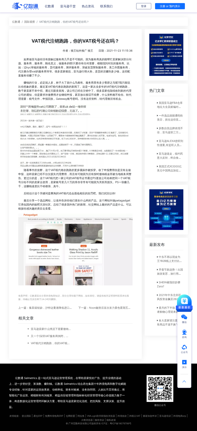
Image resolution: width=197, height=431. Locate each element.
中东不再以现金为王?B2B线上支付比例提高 (169, 261)
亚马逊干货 (68, 6)
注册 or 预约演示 (170, 6)
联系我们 (106, 6)
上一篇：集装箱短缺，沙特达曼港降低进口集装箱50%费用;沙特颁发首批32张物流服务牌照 (73, 307)
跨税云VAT (134, 415)
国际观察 (29, 21)
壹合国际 (26, 415)
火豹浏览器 (87, 419)
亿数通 (49, 6)
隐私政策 (111, 419)
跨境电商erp (179, 415)
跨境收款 (122, 415)
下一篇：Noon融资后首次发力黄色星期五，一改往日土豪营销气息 (118, 307)
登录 (143, 6)
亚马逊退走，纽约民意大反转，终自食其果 (170, 157)
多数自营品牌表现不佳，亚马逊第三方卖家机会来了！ (170, 132)
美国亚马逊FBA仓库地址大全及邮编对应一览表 (170, 106)
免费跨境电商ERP (54, 415)
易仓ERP (38, 415)
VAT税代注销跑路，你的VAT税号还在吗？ (51, 343)
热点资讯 (88, 6)
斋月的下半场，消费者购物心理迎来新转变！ (170, 311)
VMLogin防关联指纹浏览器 (101, 415)
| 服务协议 (98, 419)
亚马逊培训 (165, 415)
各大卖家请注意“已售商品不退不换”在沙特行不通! (169, 324)
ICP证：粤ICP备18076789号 (116, 423)
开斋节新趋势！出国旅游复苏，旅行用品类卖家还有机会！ (170, 273)
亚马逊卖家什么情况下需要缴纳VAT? (51, 328)
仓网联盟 (70, 415)
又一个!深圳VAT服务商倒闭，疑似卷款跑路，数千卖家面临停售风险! (51, 336)
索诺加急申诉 (150, 415)
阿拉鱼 (81, 415)
